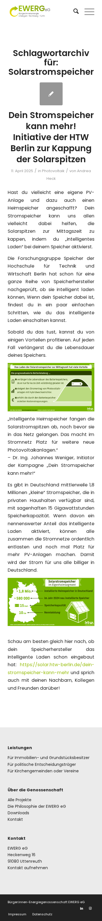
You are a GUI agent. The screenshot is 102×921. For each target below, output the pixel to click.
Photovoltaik (53, 171)
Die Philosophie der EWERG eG (37, 806)
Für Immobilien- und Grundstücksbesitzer (49, 757)
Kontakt (15, 819)
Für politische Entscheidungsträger (42, 764)
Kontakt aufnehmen (28, 868)
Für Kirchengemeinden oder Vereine (43, 771)
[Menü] (86, 11)
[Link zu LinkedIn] (81, 908)
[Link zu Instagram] (90, 908)
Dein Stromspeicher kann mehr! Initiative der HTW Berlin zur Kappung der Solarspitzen (51, 137)
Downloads (18, 813)
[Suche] (73, 11)
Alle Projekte (19, 800)
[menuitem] (73, 11)
